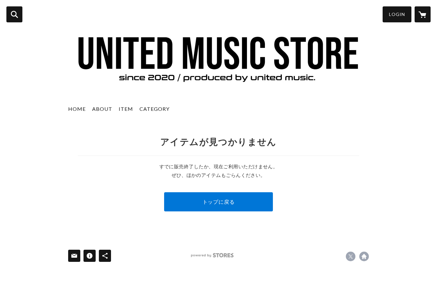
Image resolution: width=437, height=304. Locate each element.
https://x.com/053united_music (350, 256)
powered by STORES (212, 255)
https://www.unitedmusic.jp (364, 256)
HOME (77, 109)
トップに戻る (219, 202)
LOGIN (397, 14)
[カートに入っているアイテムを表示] (423, 14)
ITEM (126, 109)
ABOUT (102, 109)
